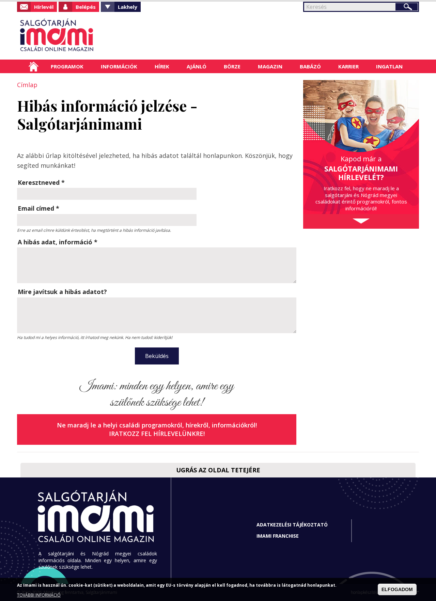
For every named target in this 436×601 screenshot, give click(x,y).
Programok (67, 66)
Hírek (162, 66)
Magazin (270, 66)
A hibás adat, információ (57, 242)
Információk (119, 66)
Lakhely (127, 6)
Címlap (33, 66)
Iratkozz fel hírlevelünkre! (157, 433)
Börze (232, 66)
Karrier (348, 66)
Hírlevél (43, 6)
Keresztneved (41, 182)
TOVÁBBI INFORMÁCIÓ (39, 595)
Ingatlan (389, 66)
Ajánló (196, 66)
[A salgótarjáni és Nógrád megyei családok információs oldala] (79, 35)
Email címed (38, 208)
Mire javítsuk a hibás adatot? (62, 292)
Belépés (86, 6)
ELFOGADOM (397, 589)
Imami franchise (277, 536)
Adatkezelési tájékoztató (292, 524)
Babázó (310, 66)
